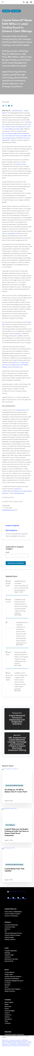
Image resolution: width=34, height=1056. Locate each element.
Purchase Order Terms (17, 1045)
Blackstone (26, 133)
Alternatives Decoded (11, 959)
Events (7, 1008)
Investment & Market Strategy (14, 785)
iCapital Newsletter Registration (14, 1034)
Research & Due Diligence (12, 989)
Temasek (27, 122)
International (6, 11)
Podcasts (8, 957)
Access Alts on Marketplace (13, 911)
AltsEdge (7, 953)
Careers (7, 1013)
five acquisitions (16, 333)
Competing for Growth (13, 233)
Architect (7, 929)
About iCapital (9, 1002)
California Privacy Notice (15, 1040)
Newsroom (8, 1006)
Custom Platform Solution (12, 914)
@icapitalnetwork (19, 493)
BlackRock (15, 362)
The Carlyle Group (23, 362)
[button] (31, 2)
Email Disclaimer (13, 1044)
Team (6, 1021)
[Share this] (3, 105)
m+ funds (7, 983)
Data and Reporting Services (13, 933)
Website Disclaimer (6, 1041)
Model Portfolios (10, 991)
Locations (8, 1023)
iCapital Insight (9, 937)
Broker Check (26, 1045)
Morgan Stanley (10, 138)
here (12, 497)
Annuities (7, 985)
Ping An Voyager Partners (15, 133)
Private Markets (9, 972)
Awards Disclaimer (6, 1045)
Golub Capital (19, 129)
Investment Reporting (11, 925)
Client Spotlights (10, 1011)
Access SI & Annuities (11, 916)
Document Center (10, 927)
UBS (3, 135)
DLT (6, 931)
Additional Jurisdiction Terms (24, 1043)
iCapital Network (21, 410)
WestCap (4, 133)
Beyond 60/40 (9, 961)
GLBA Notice (25, 1040)
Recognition (8, 1019)
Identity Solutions (10, 939)
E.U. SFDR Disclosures (11, 1043)
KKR (21, 365)
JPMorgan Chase (14, 365)
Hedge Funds (9, 974)
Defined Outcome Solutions (13, 976)
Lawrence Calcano (21, 164)
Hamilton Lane (18, 367)
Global (6, 1004)
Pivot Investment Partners (12, 135)
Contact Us (8, 1015)
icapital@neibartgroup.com (9, 510)
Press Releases (16, 11)
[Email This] (9, 105)
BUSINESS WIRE (17, 110)
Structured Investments (12, 978)
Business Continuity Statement (19, 1041)
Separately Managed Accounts (14, 981)
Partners (7, 1017)
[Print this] (11, 105)
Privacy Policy (5, 1040)
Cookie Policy (5, 1044)
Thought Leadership (11, 951)
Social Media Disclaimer (23, 1044)
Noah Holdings (9, 129)
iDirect (7, 987)
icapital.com (17, 489)
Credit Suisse (5, 365)
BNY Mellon (24, 135)
